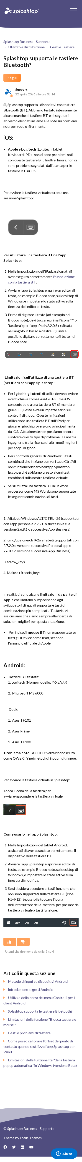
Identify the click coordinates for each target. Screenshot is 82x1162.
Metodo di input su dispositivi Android (38, 981)
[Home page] (21, 10)
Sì (9, 942)
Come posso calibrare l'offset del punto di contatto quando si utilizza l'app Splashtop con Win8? (39, 1046)
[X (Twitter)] (15, 1148)
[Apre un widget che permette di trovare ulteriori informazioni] (64, 1154)
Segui (12, 78)
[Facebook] (6, 1148)
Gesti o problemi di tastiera (29, 1033)
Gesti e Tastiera (62, 47)
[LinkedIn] (24, 1148)
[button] (73, 10)
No (23, 942)
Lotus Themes (31, 1138)
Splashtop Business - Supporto (27, 41)
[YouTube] (32, 1148)
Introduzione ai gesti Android (30, 989)
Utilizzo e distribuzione (26, 47)
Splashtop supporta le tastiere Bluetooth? (40, 1011)
